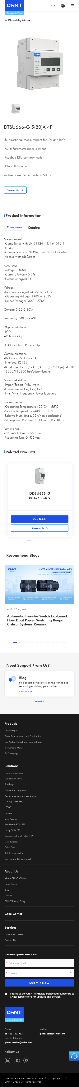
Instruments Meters (14, 747)
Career (8, 895)
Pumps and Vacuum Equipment (20, 795)
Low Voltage (11, 730)
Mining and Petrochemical (18, 858)
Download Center (14, 934)
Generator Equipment (15, 789)
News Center (11, 883)
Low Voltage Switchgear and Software (23, 741)
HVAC (8, 807)
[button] (15, 642)
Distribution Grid (13, 778)
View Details (39, 519)
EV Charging (11, 753)
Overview (14, 227)
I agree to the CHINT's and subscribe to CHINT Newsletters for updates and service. (42, 995)
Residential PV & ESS (15, 824)
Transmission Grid (14, 772)
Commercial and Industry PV (19, 835)
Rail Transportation (14, 853)
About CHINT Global (15, 878)
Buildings (9, 784)
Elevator (8, 812)
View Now (24, 691)
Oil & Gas (10, 847)
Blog (22, 677)
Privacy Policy (44, 993)
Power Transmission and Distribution (23, 736)
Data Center (11, 818)
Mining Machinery (14, 801)
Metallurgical (11, 841)
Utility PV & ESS (12, 830)
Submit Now (39, 983)
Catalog (34, 227)
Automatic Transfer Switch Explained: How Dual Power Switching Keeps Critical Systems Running (37, 620)
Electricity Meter (19, 20)
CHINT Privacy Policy (15, 901)
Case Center (13, 914)
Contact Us (10, 940)
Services (10, 927)
